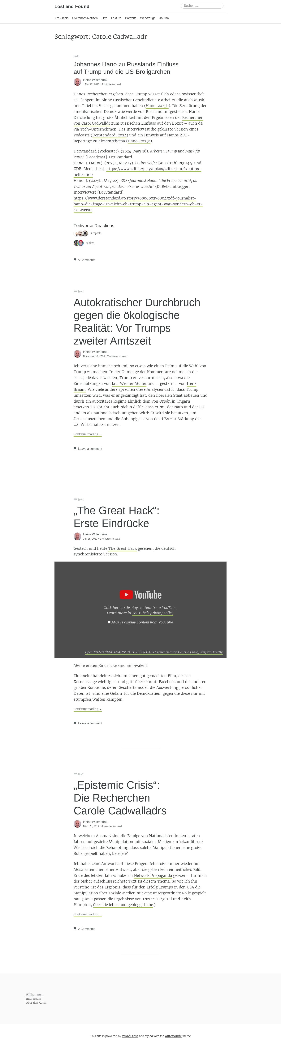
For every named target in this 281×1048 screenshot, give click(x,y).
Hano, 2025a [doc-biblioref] (139, 141)
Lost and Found (71, 6)
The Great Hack (122, 548)
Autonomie (173, 1036)
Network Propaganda (153, 875)
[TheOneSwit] (77, 233)
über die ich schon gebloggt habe (123, 904)
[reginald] (85, 233)
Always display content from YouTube (142, 622)
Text (80, 291)
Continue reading (88, 434)
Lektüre (116, 18)
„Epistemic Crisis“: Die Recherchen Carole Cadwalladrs (120, 798)
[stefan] (81, 243)
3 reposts (95, 233)
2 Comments (86, 928)
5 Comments (86, 260)
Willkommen (34, 994)
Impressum (33, 998)
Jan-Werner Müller (129, 383)
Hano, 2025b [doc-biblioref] (157, 105)
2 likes (90, 243)
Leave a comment (90, 448)
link (76, 56)
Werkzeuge (148, 18)
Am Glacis (61, 18)
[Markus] (81, 233)
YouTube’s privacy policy (152, 613)
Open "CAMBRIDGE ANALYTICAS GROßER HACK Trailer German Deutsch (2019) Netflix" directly (154, 652)
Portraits (130, 18)
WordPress (130, 1036)
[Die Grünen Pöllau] (77, 243)
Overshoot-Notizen (85, 18)
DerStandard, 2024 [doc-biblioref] (109, 135)
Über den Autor (36, 1002)
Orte (104, 18)
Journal (164, 18)
